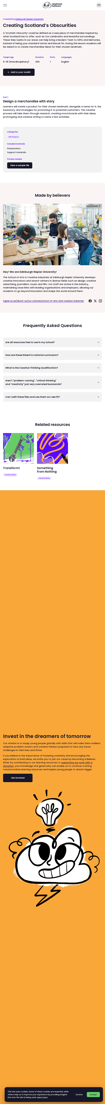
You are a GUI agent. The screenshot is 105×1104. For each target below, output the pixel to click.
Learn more (42, 1097)
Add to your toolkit (20, 72)
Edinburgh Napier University (29, 19)
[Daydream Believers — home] (52, 5)
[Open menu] (5, 5)
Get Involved (17, 777)
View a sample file (21, 165)
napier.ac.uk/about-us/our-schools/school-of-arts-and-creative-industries (43, 300)
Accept (93, 1094)
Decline (79, 1094)
